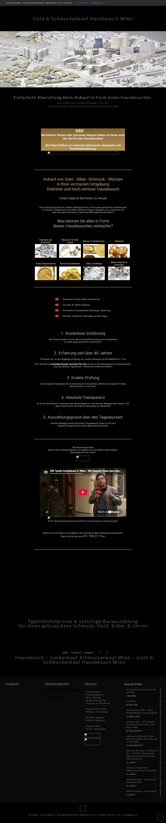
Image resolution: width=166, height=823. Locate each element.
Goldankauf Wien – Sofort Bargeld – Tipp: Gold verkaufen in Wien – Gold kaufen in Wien (140, 724)
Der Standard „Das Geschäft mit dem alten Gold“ (141, 690)
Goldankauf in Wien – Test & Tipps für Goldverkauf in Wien (141, 780)
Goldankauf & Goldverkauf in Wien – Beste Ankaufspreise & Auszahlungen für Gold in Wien (141, 739)
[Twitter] (148, 3)
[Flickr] (155, 3)
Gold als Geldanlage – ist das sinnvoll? (141, 791)
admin (65, 653)
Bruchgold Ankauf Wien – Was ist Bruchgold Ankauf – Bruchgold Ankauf (142, 711)
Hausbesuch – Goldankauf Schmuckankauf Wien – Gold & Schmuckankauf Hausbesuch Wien (84, 660)
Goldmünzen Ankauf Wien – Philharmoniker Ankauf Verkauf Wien (141, 769)
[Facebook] (145, 3)
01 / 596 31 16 (82, 3)
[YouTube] (152, 3)
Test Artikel (130, 701)
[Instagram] (159, 3)
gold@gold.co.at (98, 3)
